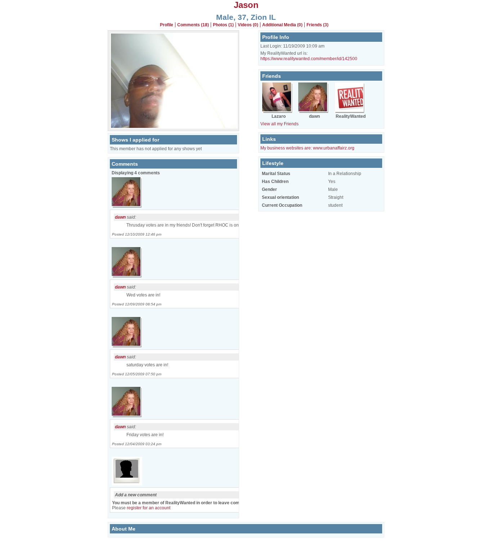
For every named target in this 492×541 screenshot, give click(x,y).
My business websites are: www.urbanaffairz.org (307, 148)
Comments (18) (193, 24)
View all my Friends (279, 123)
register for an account (148, 507)
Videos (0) (248, 24)
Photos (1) (223, 24)
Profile (166, 24)
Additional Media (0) (282, 24)
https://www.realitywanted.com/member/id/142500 (308, 58)
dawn (120, 217)
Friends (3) (317, 24)
